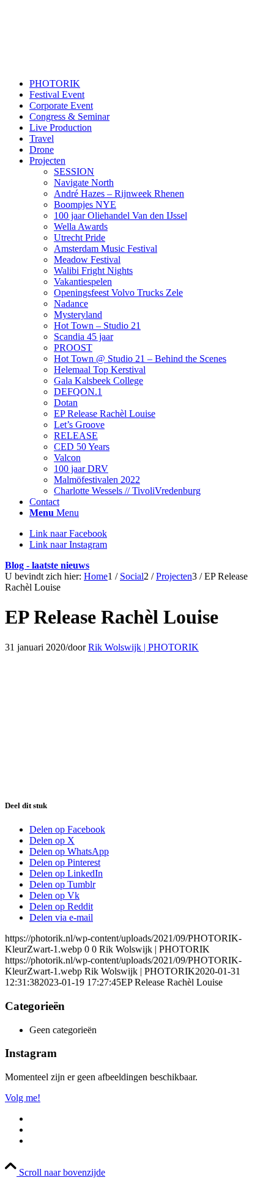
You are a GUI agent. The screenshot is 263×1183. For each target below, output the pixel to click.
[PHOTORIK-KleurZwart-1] (96, 62)
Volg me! (22, 1098)
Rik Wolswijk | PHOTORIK (143, 647)
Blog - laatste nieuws (47, 565)
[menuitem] (143, 83)
